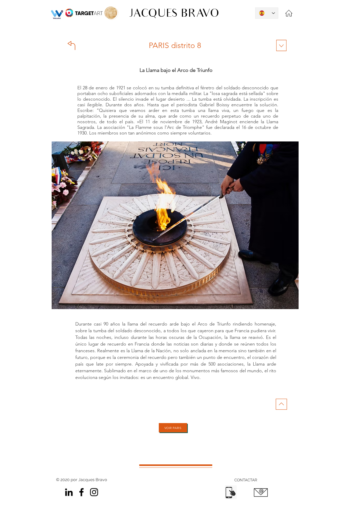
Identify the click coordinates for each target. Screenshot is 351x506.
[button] (175, 225)
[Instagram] (94, 492)
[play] (287, 146)
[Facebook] (81, 492)
